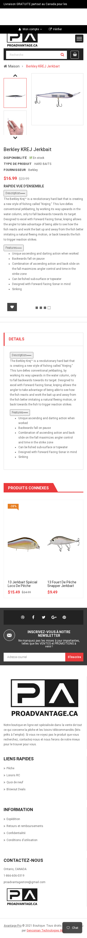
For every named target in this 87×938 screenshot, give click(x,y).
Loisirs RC (13, 775)
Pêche (10, 768)
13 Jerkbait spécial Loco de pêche (22, 584)
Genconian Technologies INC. (46, 930)
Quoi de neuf (15, 782)
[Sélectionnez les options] (26, 518)
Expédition (13, 819)
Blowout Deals (16, 789)
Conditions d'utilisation (22, 840)
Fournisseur (15, 170)
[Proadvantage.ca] (43, 697)
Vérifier (57, 29)
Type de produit (18, 164)
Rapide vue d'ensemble (24, 186)
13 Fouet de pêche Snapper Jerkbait (61, 584)
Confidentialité (16, 833)
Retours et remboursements (25, 826)
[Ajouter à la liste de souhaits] (12, 307)
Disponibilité (15, 158)
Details (16, 339)
